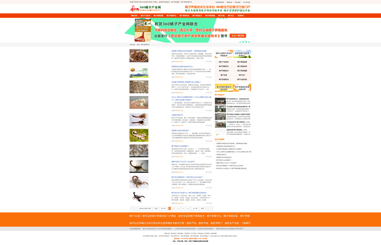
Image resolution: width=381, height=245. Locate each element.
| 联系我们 (207, 233)
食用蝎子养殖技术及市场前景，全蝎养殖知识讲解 (189, 51)
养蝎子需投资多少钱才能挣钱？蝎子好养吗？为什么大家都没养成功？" (238, 228)
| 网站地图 (213, 233)
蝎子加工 (231, 15)
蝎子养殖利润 (184, 15)
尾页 (202, 208)
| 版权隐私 (180, 233)
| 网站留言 (173, 233)
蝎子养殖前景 (158, 15)
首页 (138, 44)
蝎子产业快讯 (145, 15)
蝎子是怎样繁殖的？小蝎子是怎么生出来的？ (187, 177)
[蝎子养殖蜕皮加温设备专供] (242, 91)
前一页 (163, 208)
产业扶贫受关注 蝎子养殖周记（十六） (239, 122)
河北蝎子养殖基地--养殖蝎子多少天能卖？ (186, 82)
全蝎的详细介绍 (177, 115)
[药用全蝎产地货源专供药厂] (242, 57)
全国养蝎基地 (220, 2)
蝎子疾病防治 (224, 79)
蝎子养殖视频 (210, 15)
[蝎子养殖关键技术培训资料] (224, 91)
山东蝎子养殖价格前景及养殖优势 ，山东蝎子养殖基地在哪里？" (195, 228)
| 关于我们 (193, 233)
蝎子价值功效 (242, 79)
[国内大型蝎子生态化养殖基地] (224, 57)
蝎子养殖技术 (197, 15)
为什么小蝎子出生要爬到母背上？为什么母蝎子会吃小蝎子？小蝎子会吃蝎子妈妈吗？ (191, 98)
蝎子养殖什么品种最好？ (180, 146)
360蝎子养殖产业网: (135, 2)
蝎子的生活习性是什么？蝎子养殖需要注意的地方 (189, 193)
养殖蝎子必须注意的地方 (180, 130)
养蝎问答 (229, 2)
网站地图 (237, 2)
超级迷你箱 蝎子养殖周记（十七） (237, 130)
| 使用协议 (187, 233)
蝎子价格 (221, 15)
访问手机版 (246, 2)
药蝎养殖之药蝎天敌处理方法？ (183, 66)
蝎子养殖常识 (171, 15)
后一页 (195, 208)
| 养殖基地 (200, 233)
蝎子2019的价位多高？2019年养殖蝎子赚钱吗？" (158, 228)
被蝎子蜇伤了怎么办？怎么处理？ (183, 161)
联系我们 (241, 15)
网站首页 (134, 15)
